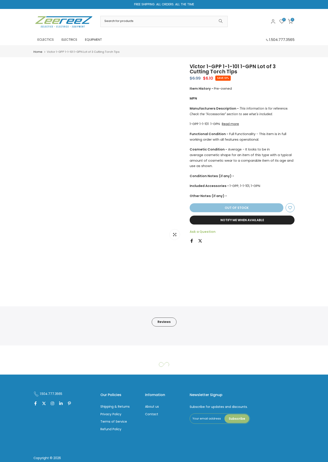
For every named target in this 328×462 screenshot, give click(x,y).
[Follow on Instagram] (52, 404)
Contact (151, 414)
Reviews (164, 322)
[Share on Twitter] (200, 241)
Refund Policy (110, 429)
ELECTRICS (69, 39)
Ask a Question (203, 231)
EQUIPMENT (93, 39)
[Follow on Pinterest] (69, 404)
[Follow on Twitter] (44, 404)
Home (37, 51)
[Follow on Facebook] (35, 404)
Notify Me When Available (242, 220)
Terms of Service (113, 422)
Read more (230, 124)
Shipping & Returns (115, 407)
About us (152, 407)
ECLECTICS (45, 39)
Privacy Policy (110, 414)
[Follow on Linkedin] (61, 404)
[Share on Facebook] (192, 241)
